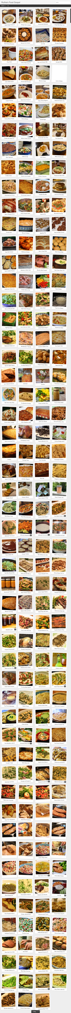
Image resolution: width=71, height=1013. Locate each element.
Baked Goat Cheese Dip (26, 100)
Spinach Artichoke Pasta (60, 782)
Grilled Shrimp (25, 724)
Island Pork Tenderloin (26, 820)
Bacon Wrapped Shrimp (10, 214)
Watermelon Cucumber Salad (9, 800)
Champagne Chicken (59, 459)
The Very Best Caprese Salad (27, 687)
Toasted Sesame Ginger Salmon (61, 630)
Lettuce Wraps (25, 990)
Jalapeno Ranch (59, 668)
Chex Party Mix (42, 460)
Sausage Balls (59, 62)
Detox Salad (42, 308)
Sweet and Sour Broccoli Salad (11, 668)
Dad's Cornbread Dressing (10, 441)
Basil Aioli (43, 290)
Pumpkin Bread (9, 498)
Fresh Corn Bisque (59, 308)
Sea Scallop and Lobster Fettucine (45, 555)
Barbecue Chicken (26, 252)
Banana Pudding (25, 233)
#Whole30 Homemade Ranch (44, 535)
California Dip (25, 156)
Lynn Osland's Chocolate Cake (10, 384)
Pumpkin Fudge (9, 763)
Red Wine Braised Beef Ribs (11, 573)
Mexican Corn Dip (9, 611)
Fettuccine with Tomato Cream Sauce (46, 914)
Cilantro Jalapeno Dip (43, 725)
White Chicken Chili (59, 157)
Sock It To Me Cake (9, 479)
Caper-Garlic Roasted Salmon (27, 309)
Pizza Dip (42, 478)
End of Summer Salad (25, 327)
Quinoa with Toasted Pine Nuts (61, 706)
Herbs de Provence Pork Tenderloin (46, 952)
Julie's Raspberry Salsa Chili (27, 422)
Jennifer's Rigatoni (25, 479)
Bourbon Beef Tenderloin (42, 270)
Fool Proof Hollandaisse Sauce (11, 706)
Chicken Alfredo (25, 497)
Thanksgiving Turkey (25, 440)
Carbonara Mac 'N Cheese (44, 1009)
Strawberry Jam (9, 629)
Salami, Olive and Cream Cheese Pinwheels (30, 610)
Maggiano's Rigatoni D (60, 479)
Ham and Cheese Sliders (43, 62)
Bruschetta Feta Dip (58, 213)
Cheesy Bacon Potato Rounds (11, 118)
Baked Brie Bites (59, 365)
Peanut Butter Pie (9, 555)
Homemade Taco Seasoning (44, 137)
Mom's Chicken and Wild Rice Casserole (47, 989)
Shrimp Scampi (42, 686)
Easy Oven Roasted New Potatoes (12, 820)
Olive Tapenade (9, 157)
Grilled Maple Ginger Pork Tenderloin (46, 327)
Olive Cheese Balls (59, 252)
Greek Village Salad (43, 857)
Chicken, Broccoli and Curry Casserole (29, 914)
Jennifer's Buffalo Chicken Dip (44, 346)
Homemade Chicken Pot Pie (27, 195)
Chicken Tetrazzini (42, 176)
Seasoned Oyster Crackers (60, 101)
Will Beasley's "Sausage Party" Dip (28, 347)
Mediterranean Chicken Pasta (27, 667)
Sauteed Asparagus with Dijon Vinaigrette (13, 990)
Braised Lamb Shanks (42, 895)
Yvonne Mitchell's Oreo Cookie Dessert (46, 441)
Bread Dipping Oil (9, 895)
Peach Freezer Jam (59, 497)
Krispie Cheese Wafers (43, 365)
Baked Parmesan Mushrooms (61, 649)
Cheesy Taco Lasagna (26, 25)
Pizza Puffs (9, 62)
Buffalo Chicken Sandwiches (27, 138)
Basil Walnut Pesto (9, 516)
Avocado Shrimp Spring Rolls (26, 743)
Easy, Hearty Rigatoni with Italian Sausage (47, 100)
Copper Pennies (9, 100)
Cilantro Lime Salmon (43, 762)
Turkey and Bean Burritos (44, 403)
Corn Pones (43, 157)
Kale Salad (25, 951)
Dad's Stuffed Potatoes (10, 271)
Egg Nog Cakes (8, 327)
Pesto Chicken (58, 289)
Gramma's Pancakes (59, 194)
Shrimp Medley (24, 119)
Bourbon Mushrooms (8, 1008)
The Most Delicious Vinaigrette (27, 366)
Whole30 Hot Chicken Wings (27, 43)
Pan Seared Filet (59, 138)
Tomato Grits (9, 232)
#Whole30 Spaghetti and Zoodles (27, 535)
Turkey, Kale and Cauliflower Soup (62, 535)
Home (8, 5)
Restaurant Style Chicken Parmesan (62, 175)
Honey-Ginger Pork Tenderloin (60, 573)
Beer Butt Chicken (9, 252)
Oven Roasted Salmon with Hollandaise (13, 913)
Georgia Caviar (25, 933)
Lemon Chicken (59, 81)
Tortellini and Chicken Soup (44, 744)
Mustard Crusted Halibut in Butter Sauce (47, 782)
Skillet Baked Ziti (25, 763)
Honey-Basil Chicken (59, 876)
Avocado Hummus (9, 725)
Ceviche (43, 384)
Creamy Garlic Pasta (42, 705)
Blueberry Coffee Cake (26, 270)
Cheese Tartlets (25, 554)
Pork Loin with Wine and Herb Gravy (29, 574)
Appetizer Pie (43, 233)
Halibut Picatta (25, 706)
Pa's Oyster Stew (59, 346)
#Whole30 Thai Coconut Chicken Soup (13, 536)
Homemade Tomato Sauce (10, 592)
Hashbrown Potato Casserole (11, 289)
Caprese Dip (43, 214)
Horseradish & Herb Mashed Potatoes (29, 894)
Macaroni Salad (42, 81)
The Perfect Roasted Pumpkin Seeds (62, 743)
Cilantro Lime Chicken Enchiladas (28, 176)
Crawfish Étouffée (43, 194)
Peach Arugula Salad (25, 213)
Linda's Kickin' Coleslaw (9, 422)
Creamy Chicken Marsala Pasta (45, 971)
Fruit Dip (59, 895)
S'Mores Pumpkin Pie (59, 724)
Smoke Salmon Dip (25, 290)
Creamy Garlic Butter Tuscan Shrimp (46, 517)
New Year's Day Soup (9, 402)
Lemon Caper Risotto (43, 592)
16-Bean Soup (8, 175)
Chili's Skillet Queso (9, 81)
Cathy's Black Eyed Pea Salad (27, 63)
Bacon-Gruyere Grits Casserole (61, 555)
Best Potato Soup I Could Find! (61, 270)
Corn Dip (43, 44)
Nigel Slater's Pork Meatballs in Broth (46, 875)
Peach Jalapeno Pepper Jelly (44, 498)
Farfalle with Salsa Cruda (9, 138)
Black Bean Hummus (25, 971)
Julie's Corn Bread (43, 421)
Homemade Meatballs (43, 24)
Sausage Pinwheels (59, 43)
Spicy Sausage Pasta (42, 648)
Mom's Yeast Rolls (43, 251)
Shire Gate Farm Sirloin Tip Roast (12, 952)
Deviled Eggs (43, 119)
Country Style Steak (59, 119)
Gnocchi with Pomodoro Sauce (28, 82)
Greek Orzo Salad (59, 327)
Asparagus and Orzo (9, 782)
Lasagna (9, 459)
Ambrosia (25, 383)
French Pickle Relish (58, 402)
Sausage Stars (25, 460)
